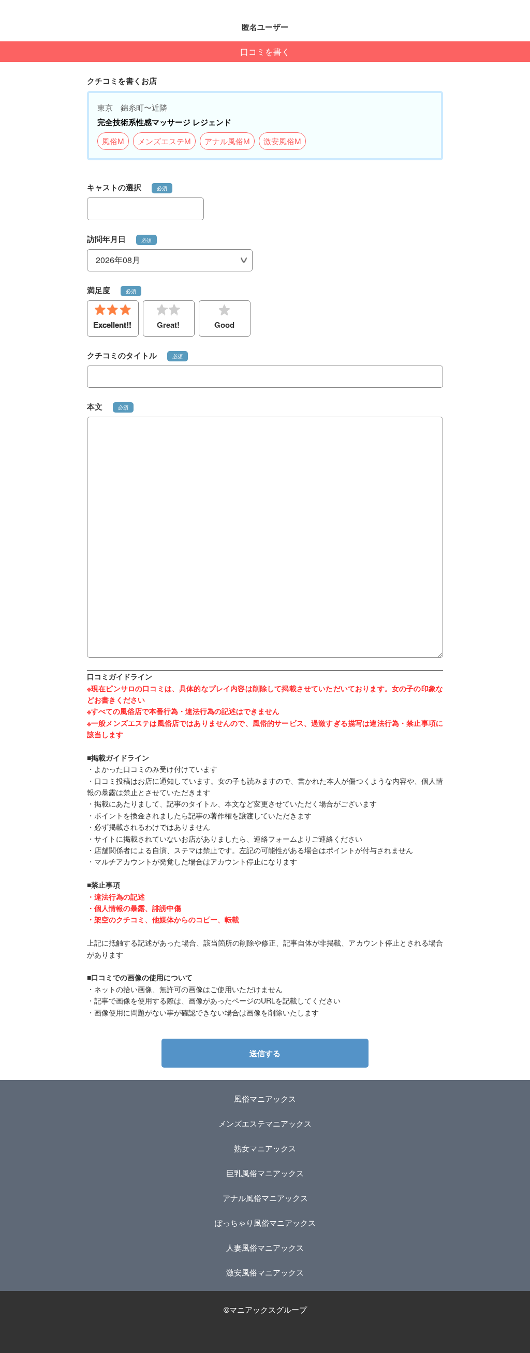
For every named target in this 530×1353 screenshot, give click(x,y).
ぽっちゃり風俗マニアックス (265, 1222)
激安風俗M (282, 140)
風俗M (113, 140)
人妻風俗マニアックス (265, 1247)
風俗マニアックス (265, 1098)
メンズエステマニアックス (265, 1123)
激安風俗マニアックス (265, 1272)
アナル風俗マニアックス (265, 1197)
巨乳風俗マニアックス (265, 1172)
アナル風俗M (227, 140)
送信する (265, 1053)
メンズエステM (164, 140)
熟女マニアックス (265, 1148)
